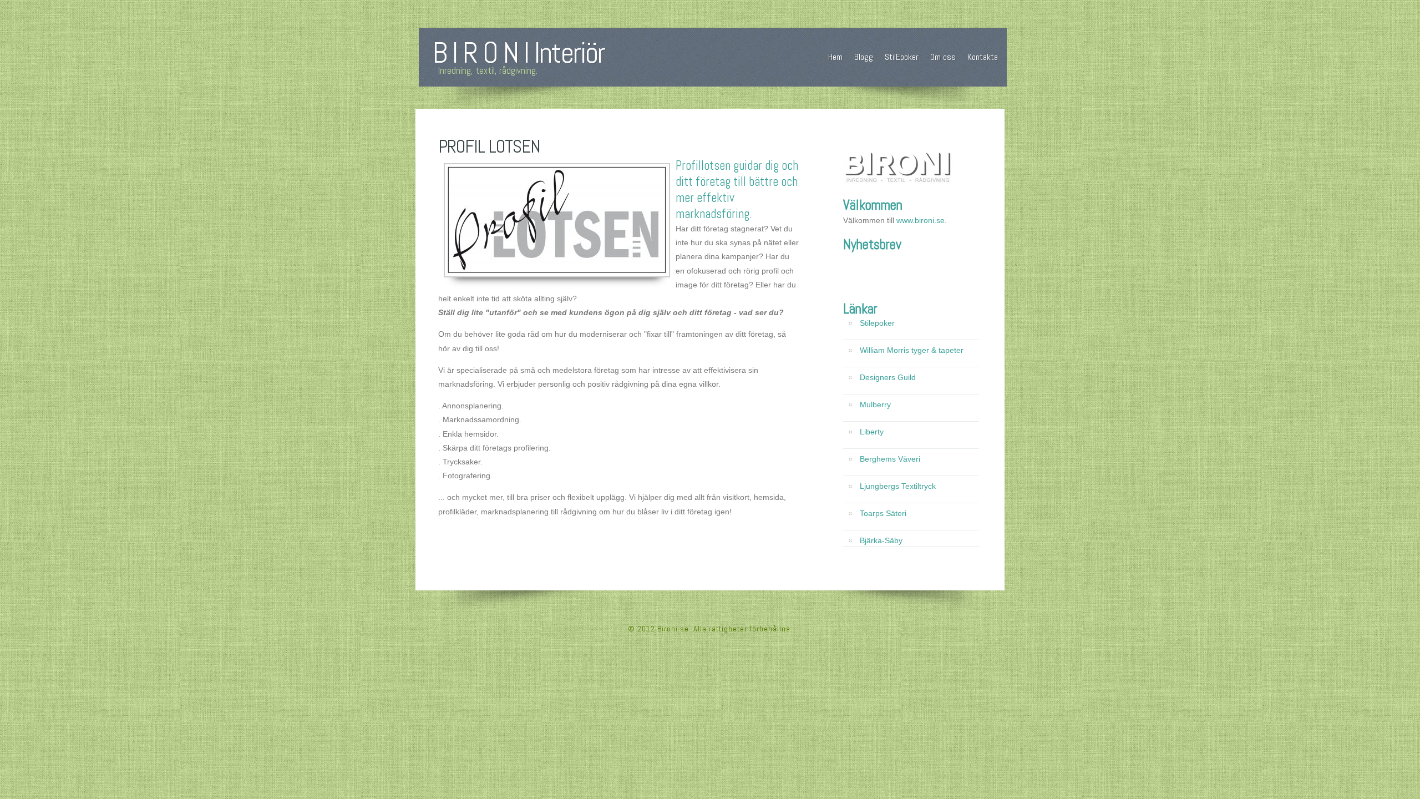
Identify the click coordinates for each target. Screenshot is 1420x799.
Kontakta (982, 57)
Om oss (943, 57)
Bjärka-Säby (881, 540)
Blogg (863, 57)
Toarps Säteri (883, 513)
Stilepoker (877, 322)
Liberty (872, 431)
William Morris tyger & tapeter (911, 350)
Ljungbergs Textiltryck (898, 486)
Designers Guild (888, 377)
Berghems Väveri (890, 458)
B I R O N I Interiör (519, 53)
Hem (835, 57)
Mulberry (875, 404)
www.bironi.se (920, 220)
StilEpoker (902, 57)
